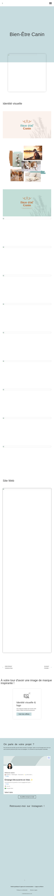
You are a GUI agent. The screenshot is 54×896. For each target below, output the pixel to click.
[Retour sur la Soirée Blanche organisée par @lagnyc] (14, 853)
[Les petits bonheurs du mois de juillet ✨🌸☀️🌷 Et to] (40, 868)
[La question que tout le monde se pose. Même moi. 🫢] (40, 883)
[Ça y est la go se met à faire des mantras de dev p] (40, 853)
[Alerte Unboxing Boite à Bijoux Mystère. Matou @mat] (14, 883)
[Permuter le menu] (50, 3)
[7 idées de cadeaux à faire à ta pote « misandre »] (14, 868)
